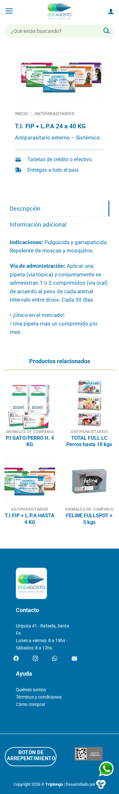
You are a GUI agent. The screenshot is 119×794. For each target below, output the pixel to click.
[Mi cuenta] (111, 11)
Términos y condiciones (39, 697)
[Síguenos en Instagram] (35, 659)
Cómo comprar (30, 704)
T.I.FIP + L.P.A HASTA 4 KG (30, 519)
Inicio (21, 113)
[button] (9, 11)
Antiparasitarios (54, 113)
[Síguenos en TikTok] (54, 659)
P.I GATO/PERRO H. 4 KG (30, 441)
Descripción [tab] (25, 208)
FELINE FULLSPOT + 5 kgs (89, 519)
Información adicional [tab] (38, 224)
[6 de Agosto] (59, 11)
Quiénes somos (31, 690)
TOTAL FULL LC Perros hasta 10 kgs (89, 441)
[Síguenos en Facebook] (16, 659)
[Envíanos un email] (74, 659)
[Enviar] (106, 31)
